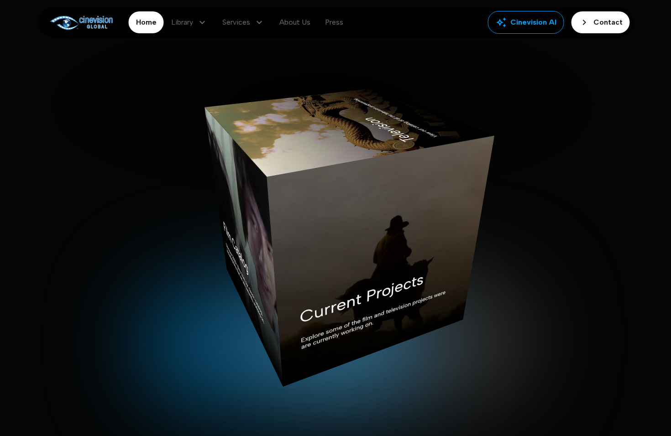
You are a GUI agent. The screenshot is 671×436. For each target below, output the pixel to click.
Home (146, 22)
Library (189, 22)
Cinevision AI (526, 22)
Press (334, 22)
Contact (601, 22)
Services (243, 22)
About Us (294, 22)
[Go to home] (81, 22)
